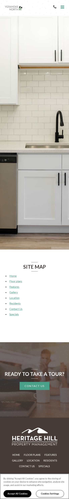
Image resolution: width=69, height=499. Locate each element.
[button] (55, 7)
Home (13, 275)
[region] (34, 486)
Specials (14, 314)
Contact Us (15, 308)
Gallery (13, 292)
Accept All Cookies (17, 493)
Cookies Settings (50, 493)
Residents (15, 303)
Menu (62, 7)
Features (14, 286)
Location (14, 297)
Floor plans (15, 281)
